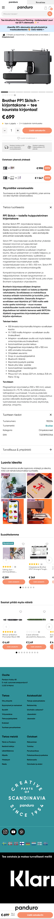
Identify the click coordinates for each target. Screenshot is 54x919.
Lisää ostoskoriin (37, 130)
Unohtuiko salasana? (35, 710)
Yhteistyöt (6, 760)
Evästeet (5, 723)
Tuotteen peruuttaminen (11, 727)
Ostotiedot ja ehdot (34, 764)
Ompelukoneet (8, 37)
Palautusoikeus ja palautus (37, 755)
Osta (47, 168)
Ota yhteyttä (7, 701)
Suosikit (5, 710)
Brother (49, 425)
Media (4, 764)
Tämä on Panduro (9, 742)
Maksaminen (32, 742)
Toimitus (30, 746)
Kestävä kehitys (8, 746)
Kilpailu (5, 755)
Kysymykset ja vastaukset (12, 705)
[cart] (50, 8)
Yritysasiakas (7, 714)
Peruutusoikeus (33, 751)
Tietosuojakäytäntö (9, 719)
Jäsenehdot (31, 714)
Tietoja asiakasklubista (36, 701)
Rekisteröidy (32, 705)
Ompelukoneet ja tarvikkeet (37, 35)
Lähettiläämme (8, 751)
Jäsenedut (31, 719)
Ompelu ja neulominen (16, 35)
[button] (4, 130)
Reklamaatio (32, 760)
